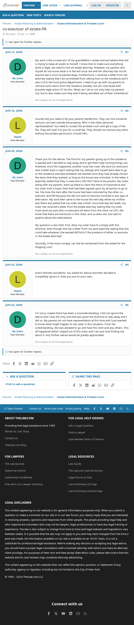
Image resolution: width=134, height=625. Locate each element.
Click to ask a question (20, 384)
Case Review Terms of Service (86, 439)
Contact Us (11, 438)
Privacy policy (73, 408)
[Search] (127, 5)
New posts (34, 15)
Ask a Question (13, 15)
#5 (127, 305)
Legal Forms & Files (80, 477)
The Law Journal (14, 463)
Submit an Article (15, 470)
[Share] (121, 52)
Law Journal (73, 5)
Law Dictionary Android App (85, 491)
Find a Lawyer (76, 432)
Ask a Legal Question (81, 425)
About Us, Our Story (17, 431)
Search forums (54, 15)
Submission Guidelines (18, 477)
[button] (38, 5)
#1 (127, 52)
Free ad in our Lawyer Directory (24, 484)
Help (86, 408)
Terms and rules (53, 408)
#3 (127, 151)
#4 (127, 264)
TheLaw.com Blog (15, 445)
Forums (29, 5)
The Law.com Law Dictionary (85, 470)
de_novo (10, 34)
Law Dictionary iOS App (82, 484)
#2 (127, 110)
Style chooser (15, 408)
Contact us (35, 408)
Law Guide (50, 5)
